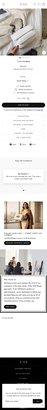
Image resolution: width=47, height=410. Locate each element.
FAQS (23, 129)
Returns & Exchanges (24, 125)
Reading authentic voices (17, 243)
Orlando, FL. (23, 408)
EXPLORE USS (22, 383)
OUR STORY (10, 307)
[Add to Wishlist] (44, 11)
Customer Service (23, 369)
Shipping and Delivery (23, 121)
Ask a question (23, 138)
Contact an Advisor (23, 133)
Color (22, 77)
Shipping (16, 69)
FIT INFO (22, 379)
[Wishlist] (39, 4)
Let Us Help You (23, 374)
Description (23, 116)
